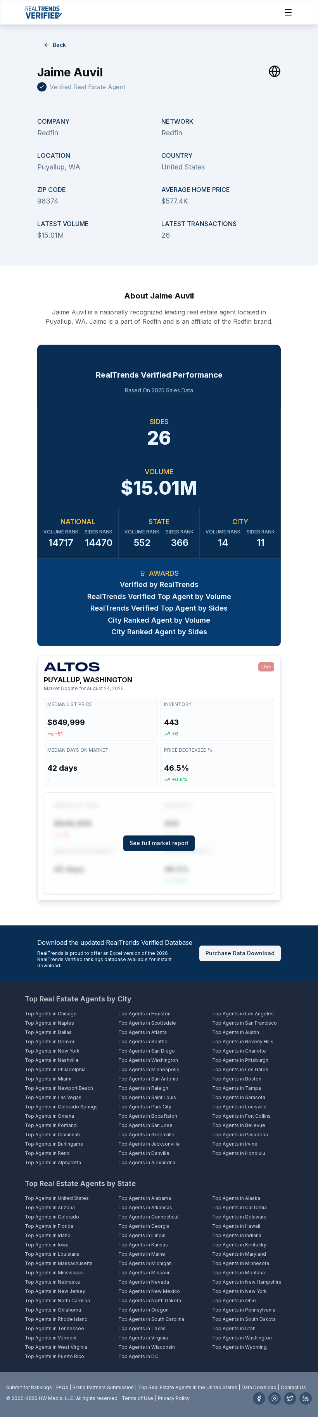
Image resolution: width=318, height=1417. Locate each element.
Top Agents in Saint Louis (147, 1097)
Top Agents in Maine (141, 1254)
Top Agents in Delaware (239, 1217)
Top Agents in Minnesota (240, 1263)
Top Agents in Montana (238, 1272)
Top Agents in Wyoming (239, 1347)
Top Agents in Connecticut (148, 1217)
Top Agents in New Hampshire (247, 1282)
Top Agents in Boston (236, 1079)
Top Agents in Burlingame (54, 1144)
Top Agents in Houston (144, 1014)
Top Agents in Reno (47, 1153)
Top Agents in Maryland (239, 1254)
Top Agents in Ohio (234, 1300)
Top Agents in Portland (51, 1125)
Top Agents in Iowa (47, 1245)
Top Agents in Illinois (142, 1235)
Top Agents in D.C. (139, 1356)
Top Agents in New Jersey (55, 1291)
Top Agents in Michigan (145, 1263)
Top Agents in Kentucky (239, 1245)
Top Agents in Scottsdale (147, 1023)
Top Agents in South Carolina (151, 1319)
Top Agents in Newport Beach (59, 1088)
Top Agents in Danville (143, 1153)
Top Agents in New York (52, 1051)
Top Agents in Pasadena (240, 1134)
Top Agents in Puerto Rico (54, 1356)
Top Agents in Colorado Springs (61, 1107)
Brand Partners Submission (103, 1387)
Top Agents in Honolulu (238, 1153)
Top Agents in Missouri (144, 1272)
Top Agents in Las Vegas (53, 1097)
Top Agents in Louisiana (52, 1254)
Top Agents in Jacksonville (149, 1144)
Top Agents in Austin (235, 1032)
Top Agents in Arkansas (145, 1207)
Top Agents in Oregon (143, 1310)
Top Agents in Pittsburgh (240, 1060)
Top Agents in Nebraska (52, 1282)
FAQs (62, 1387)
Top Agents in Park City (144, 1107)
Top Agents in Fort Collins (241, 1116)
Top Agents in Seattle (143, 1041)
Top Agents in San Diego (146, 1051)
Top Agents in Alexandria (146, 1162)
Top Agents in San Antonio (148, 1079)
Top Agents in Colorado (52, 1217)
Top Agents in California (239, 1207)
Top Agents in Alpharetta (53, 1162)
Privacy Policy (174, 1398)
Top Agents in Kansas (143, 1245)
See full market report (159, 843)
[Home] (43, 12)
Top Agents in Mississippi (54, 1272)
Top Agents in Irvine (235, 1144)
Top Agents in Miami (48, 1079)
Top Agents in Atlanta (142, 1032)
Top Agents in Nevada (143, 1282)
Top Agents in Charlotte (239, 1051)
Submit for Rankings (29, 1387)
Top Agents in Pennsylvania (243, 1310)
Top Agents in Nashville (52, 1060)
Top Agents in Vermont (51, 1338)
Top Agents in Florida (49, 1226)
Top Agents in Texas (142, 1328)
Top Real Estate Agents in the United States (187, 1387)
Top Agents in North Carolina (57, 1300)
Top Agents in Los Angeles (243, 1014)
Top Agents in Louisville (239, 1107)
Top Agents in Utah (234, 1328)
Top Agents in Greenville (146, 1134)
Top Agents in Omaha (49, 1116)
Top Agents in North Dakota (149, 1300)
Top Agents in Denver (49, 1041)
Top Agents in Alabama (144, 1198)
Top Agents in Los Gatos (240, 1069)
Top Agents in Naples (49, 1023)
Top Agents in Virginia (143, 1338)
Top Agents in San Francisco (244, 1023)
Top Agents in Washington (148, 1060)
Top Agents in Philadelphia (55, 1069)
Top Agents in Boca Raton (147, 1116)
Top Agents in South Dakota (244, 1319)
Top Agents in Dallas (48, 1032)
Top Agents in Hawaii (236, 1226)
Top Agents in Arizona (50, 1207)
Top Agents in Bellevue (238, 1125)
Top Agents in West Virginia (56, 1347)
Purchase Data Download (240, 953)
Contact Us (293, 1387)
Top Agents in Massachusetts (59, 1263)
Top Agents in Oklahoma (53, 1310)
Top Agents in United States (57, 1198)
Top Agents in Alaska (236, 1198)
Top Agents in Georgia (143, 1226)
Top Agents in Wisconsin (146, 1347)
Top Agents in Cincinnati (52, 1134)
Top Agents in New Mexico (149, 1291)
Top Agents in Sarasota (238, 1097)
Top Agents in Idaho (48, 1235)
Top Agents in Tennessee (54, 1328)
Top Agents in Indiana (236, 1235)
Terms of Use (137, 1398)
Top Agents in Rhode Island (56, 1319)
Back (59, 44)
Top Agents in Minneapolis (148, 1069)
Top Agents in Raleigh (143, 1088)
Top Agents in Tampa (236, 1088)
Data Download (259, 1387)
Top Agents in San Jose (145, 1125)
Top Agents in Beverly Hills (242, 1041)
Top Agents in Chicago (51, 1014)
